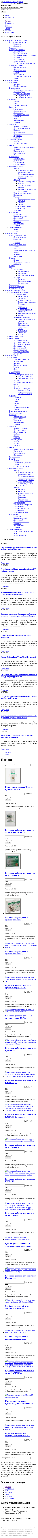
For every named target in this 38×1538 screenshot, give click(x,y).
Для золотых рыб (20, 348)
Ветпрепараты (14, 88)
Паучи (16, 118)
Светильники (22, 333)
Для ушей (17, 386)
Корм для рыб (14, 338)
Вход (7, 15)
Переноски (17, 229)
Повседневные (19, 120)
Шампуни (17, 210)
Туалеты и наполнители (22, 76)
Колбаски (17, 130)
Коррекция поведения (26, 174)
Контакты (8, 31)
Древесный (18, 160)
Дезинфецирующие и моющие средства (25, 473)
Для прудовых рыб (20, 350)
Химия (20, 315)
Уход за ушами (19, 510)
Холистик (17, 122)
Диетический (18, 218)
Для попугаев (18, 269)
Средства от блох (24, 96)
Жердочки (17, 239)
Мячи (16, 103)
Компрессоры (23, 323)
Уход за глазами (19, 503)
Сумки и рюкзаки (20, 535)
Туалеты (17, 197)
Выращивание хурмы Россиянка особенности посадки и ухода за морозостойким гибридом (18, 615)
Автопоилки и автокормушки (24, 147)
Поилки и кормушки (16, 287)
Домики (16, 141)
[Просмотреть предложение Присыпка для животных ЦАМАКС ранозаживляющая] (21, 1397)
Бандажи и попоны (25, 376)
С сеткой (21, 204)
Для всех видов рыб (21, 340)
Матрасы (17, 445)
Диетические (18, 113)
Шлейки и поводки (20, 86)
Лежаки (16, 443)
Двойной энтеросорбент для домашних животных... (18, 1307)
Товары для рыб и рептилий (15, 290)
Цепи (15, 369)
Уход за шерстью (19, 208)
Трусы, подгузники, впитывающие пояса (25, 482)
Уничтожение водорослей (27, 313)
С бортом (21, 203)
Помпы (20, 329)
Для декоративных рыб (22, 344)
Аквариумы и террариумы (18, 292)
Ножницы (21, 183)
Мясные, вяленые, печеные (23, 134)
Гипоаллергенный (20, 216)
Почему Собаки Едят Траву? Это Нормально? (18, 657)
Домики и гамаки (20, 71)
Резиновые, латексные (22, 407)
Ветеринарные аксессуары (23, 90)
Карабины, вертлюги (21, 359)
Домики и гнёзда (20, 237)
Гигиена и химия (20, 67)
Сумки (16, 231)
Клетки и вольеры (15, 413)
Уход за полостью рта (21, 508)
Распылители (22, 331)
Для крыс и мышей (20, 53)
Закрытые (21, 201)
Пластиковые (18, 155)
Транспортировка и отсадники (25, 310)
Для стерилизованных (21, 115)
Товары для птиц (11, 233)
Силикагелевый (19, 164)
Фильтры (21, 334)
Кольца (16, 399)
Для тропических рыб (21, 352)
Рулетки (16, 367)
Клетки (16, 73)
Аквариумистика (20, 294)
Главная (8, 21)
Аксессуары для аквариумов (23, 297)
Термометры (22, 308)
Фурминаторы (23, 499)
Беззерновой (18, 214)
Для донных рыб (20, 346)
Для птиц (17, 277)
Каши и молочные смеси (18, 411)
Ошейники (17, 84)
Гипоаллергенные (20, 111)
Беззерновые (18, 109)
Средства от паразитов (22, 94)
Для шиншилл (19, 59)
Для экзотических (24, 281)
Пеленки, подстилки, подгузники (25, 177)
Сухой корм (13, 212)
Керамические (19, 151)
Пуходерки (22, 497)
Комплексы (18, 195)
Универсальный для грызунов (24, 63)
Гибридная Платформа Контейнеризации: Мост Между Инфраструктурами (19, 676)
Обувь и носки (14, 457)
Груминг (17, 69)
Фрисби (16, 409)
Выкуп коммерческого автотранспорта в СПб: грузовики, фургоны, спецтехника (19, 717)
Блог (6, 25)
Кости (16, 401)
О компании (9, 23)
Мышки (16, 101)
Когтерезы (21, 489)
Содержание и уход (16, 65)
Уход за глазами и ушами (22, 206)
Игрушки (12, 48)
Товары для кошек (11, 80)
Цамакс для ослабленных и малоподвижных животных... (18, 1244)
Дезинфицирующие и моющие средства (25, 171)
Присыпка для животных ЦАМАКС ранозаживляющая (19, 1402)
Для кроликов (18, 52)
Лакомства (17, 46)
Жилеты (16, 461)
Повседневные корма (17, 50)
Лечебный (17, 222)
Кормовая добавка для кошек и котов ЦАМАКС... (19, 1214)
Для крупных (22, 273)
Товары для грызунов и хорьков (16, 40)
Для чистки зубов (20, 432)
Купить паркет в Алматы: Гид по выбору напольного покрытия (17, 736)
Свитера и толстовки (21, 466)
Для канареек (22, 279)
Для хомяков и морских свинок (25, 55)
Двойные (17, 149)
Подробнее (5, 563)
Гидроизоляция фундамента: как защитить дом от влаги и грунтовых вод (19, 548)
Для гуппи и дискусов (22, 342)
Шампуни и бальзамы (21, 512)
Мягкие (16, 403)
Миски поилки (19, 74)
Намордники (18, 361)
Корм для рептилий (16, 336)
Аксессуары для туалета (26, 199)
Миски (11, 145)
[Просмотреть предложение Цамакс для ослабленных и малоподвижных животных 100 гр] (21, 1239)
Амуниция (13, 82)
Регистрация (9, 17)
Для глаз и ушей (19, 92)
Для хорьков (18, 57)
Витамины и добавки (21, 126)
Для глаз (17, 380)
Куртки (16, 464)
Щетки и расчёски (24, 501)
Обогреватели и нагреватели (23, 326)
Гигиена (16, 168)
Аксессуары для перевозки (23, 531)
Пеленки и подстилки (26, 480)
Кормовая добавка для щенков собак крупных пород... (19, 831)
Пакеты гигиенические (26, 478)
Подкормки (18, 256)
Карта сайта (9, 32)
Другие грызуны (20, 61)
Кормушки (21, 304)
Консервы (12, 107)
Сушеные (17, 138)
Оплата (7, 29)
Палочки (17, 254)
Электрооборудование (22, 317)
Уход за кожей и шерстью (23, 505)
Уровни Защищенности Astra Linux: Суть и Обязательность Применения (17, 593)
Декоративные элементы (27, 302)
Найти (3, 12)
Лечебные (17, 117)
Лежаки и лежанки (20, 143)
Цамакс (7, 754)
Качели (16, 260)
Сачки (20, 306)
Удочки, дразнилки (20, 105)
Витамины (17, 44)
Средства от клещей (25, 394)
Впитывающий (19, 159)
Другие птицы (23, 283)
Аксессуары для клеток (17, 235)
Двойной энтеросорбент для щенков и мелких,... (18, 918)
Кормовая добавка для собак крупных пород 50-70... (18, 986)
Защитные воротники (25, 378)
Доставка (8, 27)
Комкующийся (19, 162)
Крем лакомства (19, 132)
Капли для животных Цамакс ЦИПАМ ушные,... (19, 788)
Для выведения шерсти (22, 128)
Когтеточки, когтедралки (23, 193)
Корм (11, 268)
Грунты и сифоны (24, 300)
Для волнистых (23, 271)
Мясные (16, 436)
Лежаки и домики (15, 139)
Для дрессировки (20, 430)
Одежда (12, 459)
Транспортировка (15, 227)
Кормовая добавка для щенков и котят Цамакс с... (20, 874)
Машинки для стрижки (26, 493)
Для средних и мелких (26, 275)
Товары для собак (11, 355)
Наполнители (14, 157)
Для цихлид (18, 354)
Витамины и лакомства (17, 42)
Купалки (17, 243)
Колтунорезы (22, 491)
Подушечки (18, 136)
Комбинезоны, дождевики (23, 462)
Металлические (19, 153)
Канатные (17, 397)
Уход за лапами (19, 506)
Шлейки (17, 78)
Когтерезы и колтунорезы (27, 182)
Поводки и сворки (20, 365)
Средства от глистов (25, 97)
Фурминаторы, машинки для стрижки (27, 190)
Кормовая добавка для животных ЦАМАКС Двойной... (20, 1115)
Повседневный (19, 224)
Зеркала (16, 241)
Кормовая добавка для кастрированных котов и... (17, 1434)
